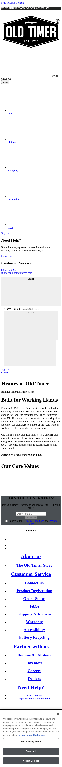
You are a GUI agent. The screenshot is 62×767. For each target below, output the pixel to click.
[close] (30, 353)
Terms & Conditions (33, 520)
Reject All (31, 751)
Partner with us (31, 646)
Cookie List (39, 735)
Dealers (34, 678)
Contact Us (34, 583)
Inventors (34, 663)
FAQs (34, 606)
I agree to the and (33, 522)
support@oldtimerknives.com (16, 272)
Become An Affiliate (34, 655)
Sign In (5, 233)
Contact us (6, 256)
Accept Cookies (31, 761)
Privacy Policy (25, 735)
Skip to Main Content (12, 2)
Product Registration (34, 591)
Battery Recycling (34, 637)
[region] (31, 738)
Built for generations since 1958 (18, 391)
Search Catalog (12, 308)
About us (31, 556)
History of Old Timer (25, 383)
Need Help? (31, 687)
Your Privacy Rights (31, 741)
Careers (34, 671)
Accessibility (34, 629)
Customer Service (31, 574)
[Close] (58, 714)
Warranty (34, 622)
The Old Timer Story (34, 565)
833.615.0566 (8, 269)
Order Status (34, 598)
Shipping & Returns (34, 614)
